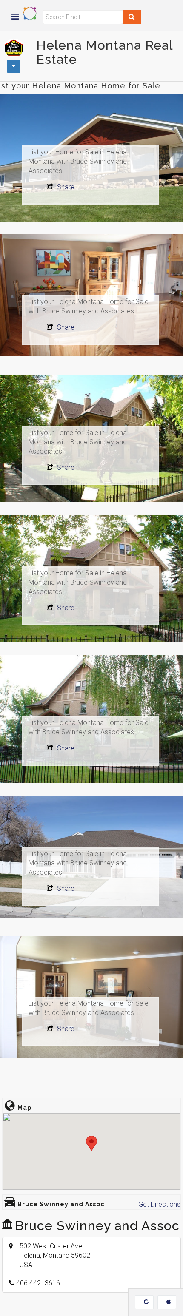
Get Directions (159, 1204)
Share (64, 187)
